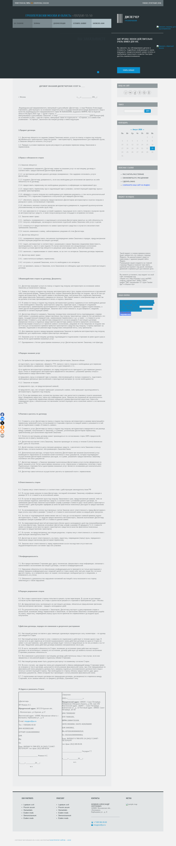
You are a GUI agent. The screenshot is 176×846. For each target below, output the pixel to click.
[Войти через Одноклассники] (149, 93)
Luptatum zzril (29, 805)
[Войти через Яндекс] (140, 93)
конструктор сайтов (57, 840)
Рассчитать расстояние (133, 174)
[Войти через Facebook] (135, 93)
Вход (159, 3)
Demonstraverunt (30, 815)
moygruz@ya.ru (30, 721)
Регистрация (153, 3)
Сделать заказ (129, 181)
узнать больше (128, 70)
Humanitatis (28, 810)
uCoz (69, 840)
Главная (145, 3)
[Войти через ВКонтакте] (130, 93)
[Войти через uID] (126, 93)
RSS (32, 3)
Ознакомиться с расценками (135, 178)
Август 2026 (137, 129)
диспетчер (132, 17)
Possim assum (29, 807)
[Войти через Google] (144, 93)
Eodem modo (28, 813)
